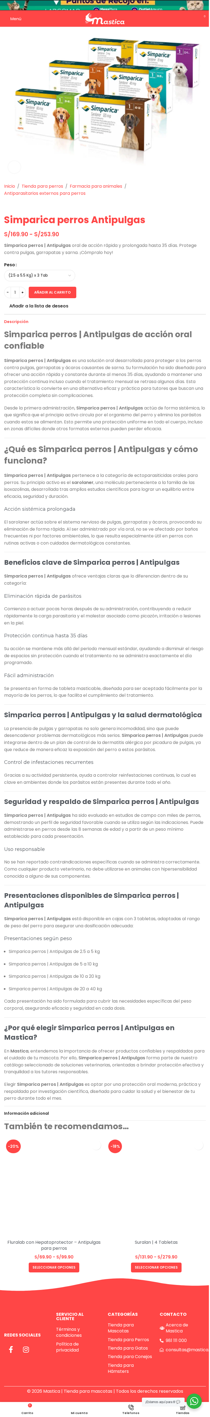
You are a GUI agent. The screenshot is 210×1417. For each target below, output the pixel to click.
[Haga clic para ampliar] (14, 167)
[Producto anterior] (7, 205)
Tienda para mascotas (88, 1391)
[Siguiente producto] (20, 205)
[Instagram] (26, 1349)
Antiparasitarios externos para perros (45, 193)
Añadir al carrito (52, 292)
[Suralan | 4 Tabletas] (156, 1187)
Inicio (9, 186)
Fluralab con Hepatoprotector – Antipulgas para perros (54, 1245)
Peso (9, 265)
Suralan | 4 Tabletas (156, 1242)
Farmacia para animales (96, 186)
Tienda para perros (42, 186)
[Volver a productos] (14, 205)
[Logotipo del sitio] (105, 18)
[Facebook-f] (11, 1349)
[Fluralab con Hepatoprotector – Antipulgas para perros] (54, 1187)
